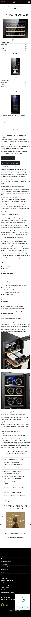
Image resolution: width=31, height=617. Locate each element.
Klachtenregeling (5, 566)
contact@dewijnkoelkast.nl (10, 163)
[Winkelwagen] (29, 1)
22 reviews (22, 603)
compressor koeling (5, 246)
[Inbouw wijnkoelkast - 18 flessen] (15, 28)
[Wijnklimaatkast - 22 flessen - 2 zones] (15, 66)
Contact (3, 572)
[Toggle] (2, 459)
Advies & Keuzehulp (5, 574)
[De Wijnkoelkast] (15, 2)
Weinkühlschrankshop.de (7, 580)
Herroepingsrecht (5, 564)
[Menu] (2, 1)
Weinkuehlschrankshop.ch (7, 592)
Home (2, 547)
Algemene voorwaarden (6, 558)
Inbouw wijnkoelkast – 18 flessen (15, 40)
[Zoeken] (4, 1)
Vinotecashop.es (5, 582)
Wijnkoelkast (10, 6)
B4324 (4, 210)
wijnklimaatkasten (9, 248)
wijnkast (8, 419)
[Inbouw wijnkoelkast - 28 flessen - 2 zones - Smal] (15, 104)
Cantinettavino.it (5, 587)
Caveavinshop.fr (5, 589)
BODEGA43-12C (18, 225)
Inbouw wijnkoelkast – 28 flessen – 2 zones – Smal (15, 115)
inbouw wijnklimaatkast (8, 416)
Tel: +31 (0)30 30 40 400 (8, 158)
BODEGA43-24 (13, 230)
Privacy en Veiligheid (6, 561)
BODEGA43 (13, 143)
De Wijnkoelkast (22, 596)
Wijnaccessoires (5, 556)
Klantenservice (4, 569)
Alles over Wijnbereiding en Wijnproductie (15, 533)
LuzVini (10, 149)
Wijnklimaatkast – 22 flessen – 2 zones (16, 77)
